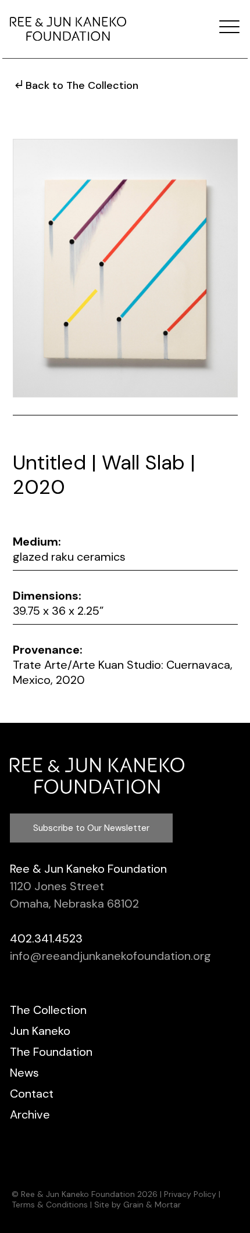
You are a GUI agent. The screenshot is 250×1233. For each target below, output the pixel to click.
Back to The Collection (82, 85)
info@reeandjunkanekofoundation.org (110, 955)
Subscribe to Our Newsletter (91, 828)
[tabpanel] (125, 268)
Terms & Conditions (50, 1204)
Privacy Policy (190, 1194)
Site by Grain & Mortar (137, 1204)
